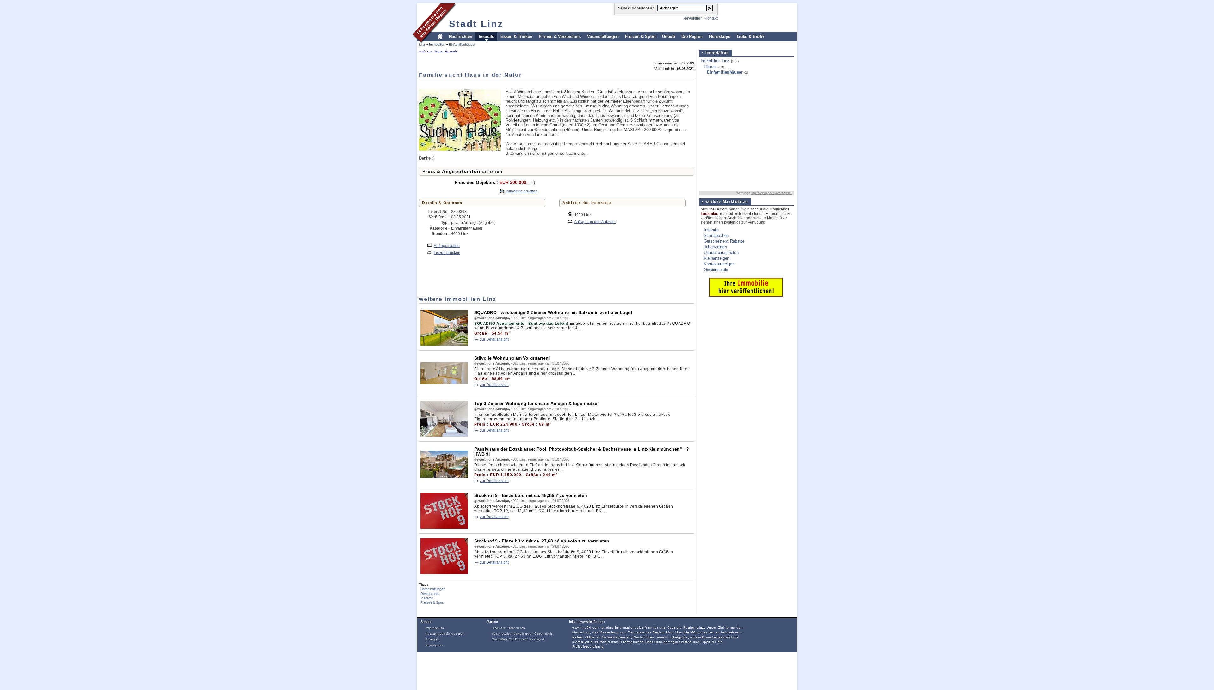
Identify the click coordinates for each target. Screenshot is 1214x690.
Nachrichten (460, 36)
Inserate (486, 36)
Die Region (692, 36)
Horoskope (719, 36)
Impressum (434, 628)
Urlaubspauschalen (721, 252)
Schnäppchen (716, 235)
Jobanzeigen (715, 247)
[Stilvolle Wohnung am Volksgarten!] (444, 389)
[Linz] (435, 42)
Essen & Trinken (516, 36)
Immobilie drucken (521, 191)
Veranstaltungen (603, 36)
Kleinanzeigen (716, 258)
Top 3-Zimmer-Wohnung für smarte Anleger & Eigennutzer (536, 403)
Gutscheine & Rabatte (724, 241)
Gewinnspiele (716, 269)
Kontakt (711, 18)
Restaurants (429, 594)
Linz (422, 44)
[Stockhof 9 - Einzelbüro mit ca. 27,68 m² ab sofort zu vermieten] (444, 572)
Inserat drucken (447, 253)
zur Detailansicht (494, 339)
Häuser (710, 66)
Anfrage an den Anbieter (595, 222)
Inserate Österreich (508, 628)
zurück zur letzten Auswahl (438, 51)
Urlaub (668, 36)
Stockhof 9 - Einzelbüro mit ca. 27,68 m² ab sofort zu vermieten (541, 540)
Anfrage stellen (447, 246)
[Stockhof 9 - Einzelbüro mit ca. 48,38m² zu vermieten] (444, 527)
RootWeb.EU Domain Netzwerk (518, 639)
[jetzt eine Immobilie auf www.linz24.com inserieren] (746, 295)
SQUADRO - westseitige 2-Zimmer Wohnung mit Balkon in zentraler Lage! (553, 312)
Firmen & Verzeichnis (560, 36)
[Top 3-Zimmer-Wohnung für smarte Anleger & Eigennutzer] (444, 435)
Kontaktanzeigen (719, 264)
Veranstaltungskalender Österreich (522, 633)
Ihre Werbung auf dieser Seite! (771, 193)
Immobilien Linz (715, 60)
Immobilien (437, 44)
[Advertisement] (534, 84)
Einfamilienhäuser (462, 44)
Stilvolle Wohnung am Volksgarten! (512, 357)
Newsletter (692, 18)
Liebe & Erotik (750, 36)
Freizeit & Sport (640, 36)
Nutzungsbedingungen (445, 633)
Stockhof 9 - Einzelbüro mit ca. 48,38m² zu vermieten (530, 495)
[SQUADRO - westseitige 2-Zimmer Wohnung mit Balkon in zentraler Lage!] (444, 344)
